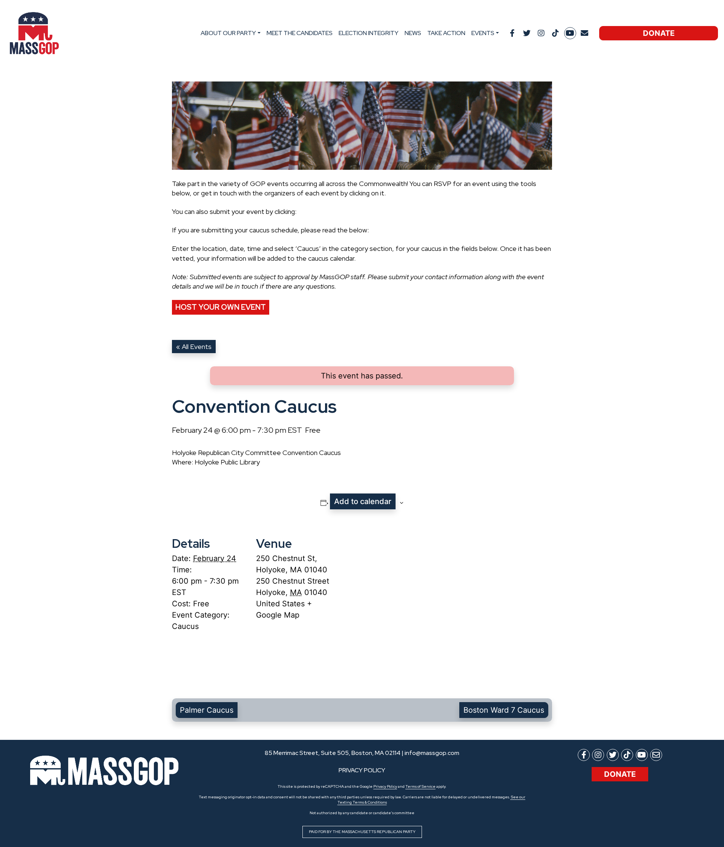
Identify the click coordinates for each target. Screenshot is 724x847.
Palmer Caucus (206, 710)
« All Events (194, 346)
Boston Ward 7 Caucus (503, 710)
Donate (659, 33)
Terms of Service (420, 786)
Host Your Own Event (220, 307)
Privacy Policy (385, 786)
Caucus (185, 626)
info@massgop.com (432, 753)
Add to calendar (362, 501)
